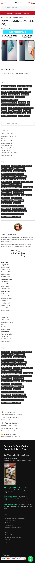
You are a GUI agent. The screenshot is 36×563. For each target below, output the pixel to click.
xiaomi (14, 115)
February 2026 (5, 267)
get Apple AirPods (7, 192)
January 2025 (5, 288)
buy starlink (16, 181)
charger (4, 94)
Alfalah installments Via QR (13, 527)
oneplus (4, 107)
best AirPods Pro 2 (26, 165)
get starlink (16, 195)
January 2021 (5, 305)
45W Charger (11, 86)
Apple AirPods (15, 165)
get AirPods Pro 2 (26, 190)
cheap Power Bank (27, 181)
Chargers (11, 94)
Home (3, 17)
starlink (23, 208)
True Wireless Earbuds (8, 152)
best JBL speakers (19, 168)
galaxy (17, 94)
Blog (2, 138)
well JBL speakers (7, 214)
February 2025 (5, 286)
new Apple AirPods (7, 200)
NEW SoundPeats (6, 203)
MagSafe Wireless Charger (9, 102)
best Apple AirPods (7, 168)
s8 (20, 110)
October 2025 (5, 276)
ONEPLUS (8, 17)
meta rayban (22, 102)
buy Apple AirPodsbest (8, 176)
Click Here (26, 13)
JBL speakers (5, 198)
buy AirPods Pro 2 (18, 173)
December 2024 (6, 291)
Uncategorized (5, 155)
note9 (27, 105)
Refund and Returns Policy (13, 537)
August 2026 (5, 265)
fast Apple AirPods (17, 184)
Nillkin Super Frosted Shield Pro (10, 105)
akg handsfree (6, 89)
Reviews (7, 539)
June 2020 (4, 308)
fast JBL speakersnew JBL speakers (11, 187)
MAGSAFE (15, 99)
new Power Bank (18, 200)
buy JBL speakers (21, 176)
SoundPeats (15, 208)
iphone (4, 97)
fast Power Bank (28, 187)
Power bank (12, 107)
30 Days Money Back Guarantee (15, 518)
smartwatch (12, 113)
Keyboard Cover (20, 97)
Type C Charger (6, 115)
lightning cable (6, 99)
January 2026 (5, 269)
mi (28, 102)
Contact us (8, 523)
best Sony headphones (19, 171)
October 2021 (5, 303)
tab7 (29, 113)
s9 (24, 110)
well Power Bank (18, 214)
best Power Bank (6, 171)
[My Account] (29, 3)
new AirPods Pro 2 (16, 198)
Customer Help (9, 525)
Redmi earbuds (6, 208)
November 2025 (6, 274)
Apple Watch (15, 91)
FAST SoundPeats (7, 190)
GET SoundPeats (6, 195)
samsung (4, 113)
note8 (22, 105)
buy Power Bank (6, 179)
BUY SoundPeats (6, 181)
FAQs (6, 530)
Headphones (25, 94)
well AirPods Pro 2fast (8, 211)
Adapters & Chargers (7, 136)
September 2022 (6, 298)
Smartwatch (5, 145)
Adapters (28, 86)
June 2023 (4, 293)
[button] (32, 3)
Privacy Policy (9, 535)
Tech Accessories (6, 148)
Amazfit (14, 89)
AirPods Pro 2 (5, 165)
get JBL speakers (18, 192)
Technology (4, 150)
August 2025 (5, 281)
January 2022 (5, 300)
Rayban (4, 110)
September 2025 (6, 279)
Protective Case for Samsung (25, 107)
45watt (4, 86)
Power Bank (20, 206)
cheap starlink (6, 184)
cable (28, 91)
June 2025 (4, 284)
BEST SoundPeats (7, 173)
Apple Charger (6, 91)
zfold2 (27, 115)
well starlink (17, 216)
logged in (13, 73)
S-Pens (16, 110)
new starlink (17, 203)
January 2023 (5, 296)
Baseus (23, 91)
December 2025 (6, 272)
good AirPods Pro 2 (26, 195)
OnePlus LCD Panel (18, 17)
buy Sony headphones (19, 179)
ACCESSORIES (5, 133)
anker (20, 89)
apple (25, 89)
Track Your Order (10, 520)
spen (24, 113)
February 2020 (5, 310)
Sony (19, 113)
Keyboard (10, 97)
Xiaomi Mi (21, 115)
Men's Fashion (5, 143)
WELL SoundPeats (7, 216)
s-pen (10, 110)
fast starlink (17, 190)
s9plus (28, 110)
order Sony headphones (8, 206)
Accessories (21, 86)
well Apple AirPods (21, 211)
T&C (6, 542)
